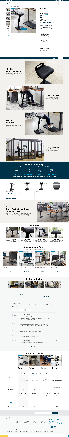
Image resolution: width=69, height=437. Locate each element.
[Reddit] (59, 423)
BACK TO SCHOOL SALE (9, 0)
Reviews (42, 421)
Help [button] (30, 3)
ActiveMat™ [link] (5, 267)
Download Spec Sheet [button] (11, 198)
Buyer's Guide (42, 420)
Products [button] (17, 3)
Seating (11, 6)
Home (7, 6)
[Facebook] (50, 423)
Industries (25, 422)
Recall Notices (34, 422)
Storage (17, 423)
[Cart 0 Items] (61, 3)
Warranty (34, 420)
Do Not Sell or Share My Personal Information (48, 431)
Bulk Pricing (59, 52)
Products (9, 6)
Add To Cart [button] (47, 22)
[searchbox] (14, 310)
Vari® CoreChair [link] (43, 368)
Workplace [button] (26, 3)
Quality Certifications (43, 50)
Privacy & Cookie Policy (32, 431)
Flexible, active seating (42, 10)
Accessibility (36, 431)
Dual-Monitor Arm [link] (54, 267)
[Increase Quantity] (42, 22)
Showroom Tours (26, 423)
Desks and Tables (18, 421)
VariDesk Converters (18, 420)
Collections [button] (21, 3)
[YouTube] (62, 423)
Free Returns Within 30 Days (44, 48)
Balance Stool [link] (31, 368)
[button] (12, 20)
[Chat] (68, 435)
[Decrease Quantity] (40, 22)
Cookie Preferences (40, 431)
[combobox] (52, 3)
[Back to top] (68, 436)
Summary (49, 11)
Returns (33, 421)
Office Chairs (14, 6)
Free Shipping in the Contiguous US (45, 46)
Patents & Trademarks (22, 431)
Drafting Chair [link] (54, 368)
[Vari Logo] (8, 3)
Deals (16, 428)
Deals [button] (33, 3)
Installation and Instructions (39, 193)
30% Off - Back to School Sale (44, 14)
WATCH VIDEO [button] (24, 29)
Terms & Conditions (27, 431)
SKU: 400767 (41, 19)
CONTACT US (57, 419)
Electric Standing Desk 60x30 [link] (40, 267)
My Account (34, 423)
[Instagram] (52, 423)
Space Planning (43, 422)
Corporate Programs (26, 421)
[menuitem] (17, 4)
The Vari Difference (26, 420)
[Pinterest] (57, 423)
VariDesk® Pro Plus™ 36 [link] (23, 267)
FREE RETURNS (61, 0)
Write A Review (46, 296)
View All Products (18, 429)
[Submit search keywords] (56, 3)
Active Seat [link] (20, 368)
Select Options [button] (26, 271)
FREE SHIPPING (57, 0)
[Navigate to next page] (38, 346)
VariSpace (42, 423)
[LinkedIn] (55, 423)
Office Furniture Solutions (54, 52)
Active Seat (17, 6)
